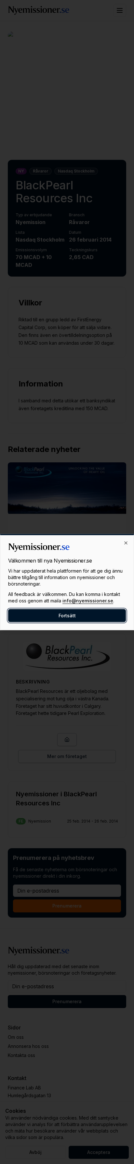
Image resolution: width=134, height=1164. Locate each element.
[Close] (125, 543)
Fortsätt (67, 615)
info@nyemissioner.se (87, 600)
